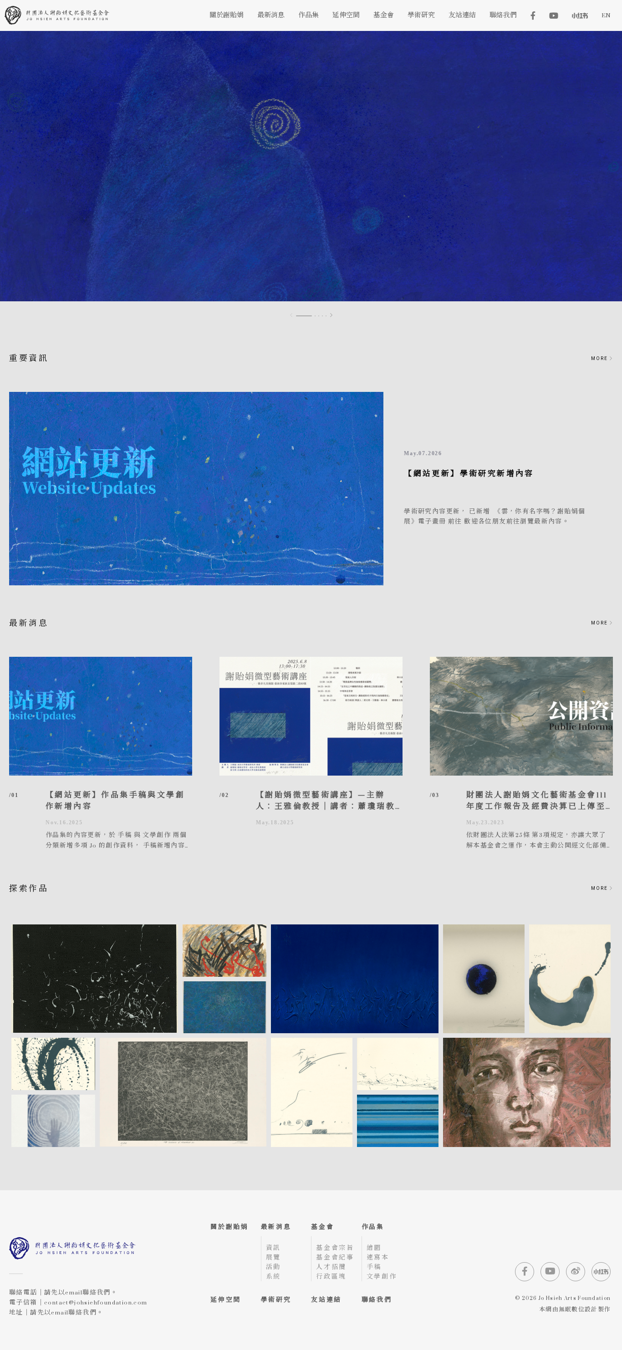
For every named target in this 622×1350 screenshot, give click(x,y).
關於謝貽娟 (229, 1227)
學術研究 (276, 1300)
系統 (273, 1276)
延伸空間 (225, 1300)
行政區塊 (331, 1276)
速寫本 (378, 1257)
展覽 (273, 1257)
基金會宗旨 (335, 1248)
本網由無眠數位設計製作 (575, 1310)
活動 (273, 1267)
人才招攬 (331, 1267)
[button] (331, 315)
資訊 (273, 1248)
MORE (600, 358)
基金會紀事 (335, 1257)
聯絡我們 (377, 1300)
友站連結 (326, 1300)
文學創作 (382, 1276)
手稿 (374, 1267)
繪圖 (374, 1248)
